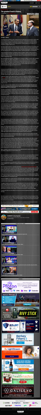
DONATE (9, 6)
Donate (20, 408)
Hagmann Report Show (15, 408)
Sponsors (25, 408)
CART (36, 3)
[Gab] (29, 14)
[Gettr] (27, 14)
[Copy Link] (36, 14)
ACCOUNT (32, 3)
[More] (38, 14)
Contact (28, 408)
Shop (22, 408)
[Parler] (31, 14)
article (4, 77)
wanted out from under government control (29, 166)
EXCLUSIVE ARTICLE (4, 9)
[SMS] (34, 14)
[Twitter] (33, 14)
